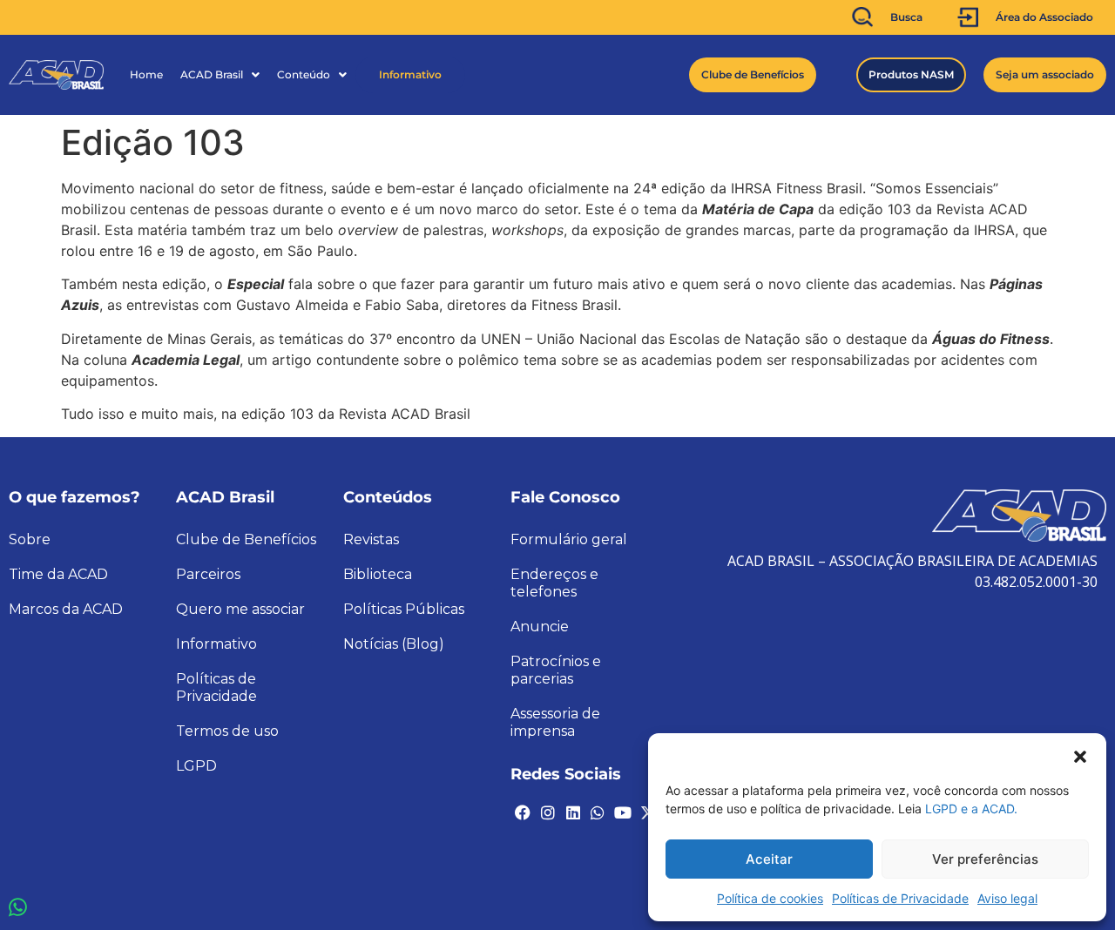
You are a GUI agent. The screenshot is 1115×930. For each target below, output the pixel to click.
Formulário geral (568, 539)
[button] (1080, 755)
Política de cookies (770, 898)
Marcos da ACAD (66, 609)
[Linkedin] (572, 812)
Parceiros (208, 574)
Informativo (410, 74)
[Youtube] (623, 812)
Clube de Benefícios (246, 539)
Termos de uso (227, 731)
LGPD (196, 766)
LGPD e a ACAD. (971, 808)
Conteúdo (303, 74)
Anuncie (539, 626)
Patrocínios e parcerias (555, 670)
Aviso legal (1007, 898)
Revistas (371, 539)
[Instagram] (548, 812)
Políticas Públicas (403, 609)
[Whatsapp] (597, 812)
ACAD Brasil (211, 74)
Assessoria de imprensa (555, 722)
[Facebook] (522, 812)
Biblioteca (377, 574)
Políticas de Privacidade (900, 898)
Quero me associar (240, 609)
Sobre (30, 539)
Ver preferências (985, 859)
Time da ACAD (58, 574)
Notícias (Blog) (393, 644)
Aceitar (769, 859)
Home (146, 74)
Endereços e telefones (554, 583)
